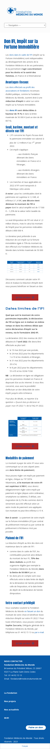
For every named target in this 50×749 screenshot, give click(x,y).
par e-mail (39, 632)
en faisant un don (32, 611)
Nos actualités (11, 709)
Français (25, 746)
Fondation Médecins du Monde (25, 11)
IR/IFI (6, 718)
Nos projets (10, 701)
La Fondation (10, 693)
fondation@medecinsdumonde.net (26, 678)
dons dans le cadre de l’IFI (20, 55)
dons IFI (13, 110)
